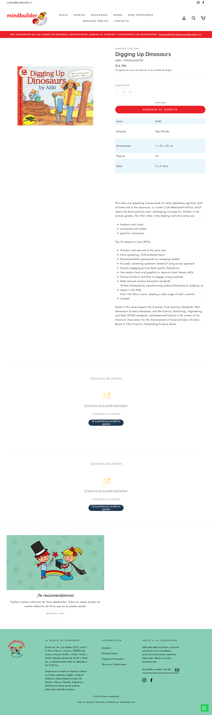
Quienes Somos (109, 653)
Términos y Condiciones (114, 664)
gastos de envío (127, 70)
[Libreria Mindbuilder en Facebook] (151, 680)
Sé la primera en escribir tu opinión (106, 423)
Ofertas (79, 15)
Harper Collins (127, 48)
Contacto (121, 21)
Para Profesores (140, 15)
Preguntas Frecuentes (112, 658)
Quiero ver (55, 613)
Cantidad (122, 85)
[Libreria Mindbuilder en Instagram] (144, 680)
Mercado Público (96, 21)
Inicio (63, 15)
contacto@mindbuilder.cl (19, 2)
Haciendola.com (127, 702)
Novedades (99, 15)
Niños (118, 15)
